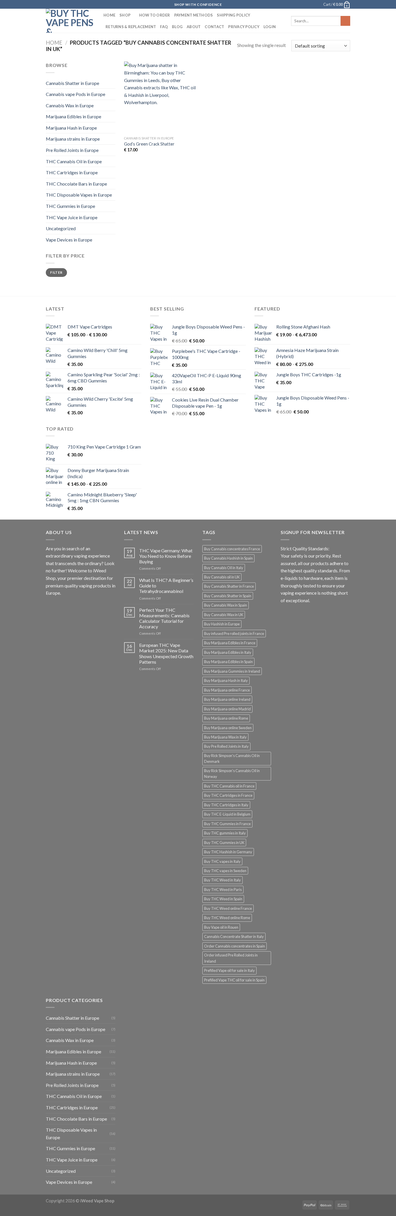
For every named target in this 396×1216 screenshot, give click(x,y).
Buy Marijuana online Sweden (228, 727)
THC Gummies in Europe (70, 206)
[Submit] (345, 21)
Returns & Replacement (131, 26)
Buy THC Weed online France (228, 908)
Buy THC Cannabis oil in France (229, 786)
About (194, 26)
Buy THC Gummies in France (227, 823)
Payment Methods (193, 15)
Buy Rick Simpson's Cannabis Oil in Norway (232, 773)
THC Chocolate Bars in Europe (76, 183)
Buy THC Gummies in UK (224, 842)
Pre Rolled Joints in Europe (72, 150)
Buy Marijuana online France (227, 690)
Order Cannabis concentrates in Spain (234, 946)
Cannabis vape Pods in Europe (75, 94)
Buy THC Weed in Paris (223, 889)
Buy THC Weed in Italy (222, 880)
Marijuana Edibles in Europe (73, 116)
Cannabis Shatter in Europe (72, 83)
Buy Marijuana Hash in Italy (226, 680)
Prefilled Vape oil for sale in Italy (229, 970)
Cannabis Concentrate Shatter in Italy (234, 936)
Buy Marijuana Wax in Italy (225, 737)
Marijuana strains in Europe (73, 138)
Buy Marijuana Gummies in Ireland (232, 671)
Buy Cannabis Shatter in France (229, 586)
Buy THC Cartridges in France (228, 795)
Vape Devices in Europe (69, 239)
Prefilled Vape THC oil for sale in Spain (234, 980)
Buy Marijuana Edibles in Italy (227, 652)
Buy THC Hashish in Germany (228, 852)
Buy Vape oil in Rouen (221, 927)
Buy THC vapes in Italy (222, 861)
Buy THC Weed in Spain (223, 898)
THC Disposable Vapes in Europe (79, 194)
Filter (56, 272)
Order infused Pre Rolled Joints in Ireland (231, 958)
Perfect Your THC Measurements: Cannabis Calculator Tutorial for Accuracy (164, 618)
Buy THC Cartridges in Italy (226, 805)
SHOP (124, 15)
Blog (177, 26)
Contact (214, 26)
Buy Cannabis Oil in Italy (223, 567)
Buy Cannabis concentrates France (232, 549)
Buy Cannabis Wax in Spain (225, 605)
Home (109, 15)
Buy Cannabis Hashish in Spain (228, 558)
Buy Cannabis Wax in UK (223, 614)
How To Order (154, 15)
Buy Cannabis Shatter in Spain (227, 596)
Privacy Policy (243, 26)
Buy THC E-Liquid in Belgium (227, 814)
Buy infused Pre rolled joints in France (234, 633)
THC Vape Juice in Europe (71, 217)
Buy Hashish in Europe (222, 624)
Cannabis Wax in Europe (70, 105)
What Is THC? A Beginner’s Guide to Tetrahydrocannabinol (166, 585)
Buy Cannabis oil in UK (222, 577)
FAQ (164, 26)
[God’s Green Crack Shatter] (160, 97)
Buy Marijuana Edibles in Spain (228, 661)
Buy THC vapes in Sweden (225, 870)
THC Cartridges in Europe (72, 172)
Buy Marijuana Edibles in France (229, 642)
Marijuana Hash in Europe (71, 127)
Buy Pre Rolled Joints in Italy (226, 746)
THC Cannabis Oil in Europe (74, 161)
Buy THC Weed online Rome (227, 917)
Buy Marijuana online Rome (226, 718)
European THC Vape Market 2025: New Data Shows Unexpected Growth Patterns (166, 653)
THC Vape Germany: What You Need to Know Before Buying (165, 556)
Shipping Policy (233, 15)
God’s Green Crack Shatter (149, 143)
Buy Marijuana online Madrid (227, 709)
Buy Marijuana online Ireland (227, 699)
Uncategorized (61, 228)
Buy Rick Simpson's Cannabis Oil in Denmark (232, 758)
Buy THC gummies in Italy (225, 833)
